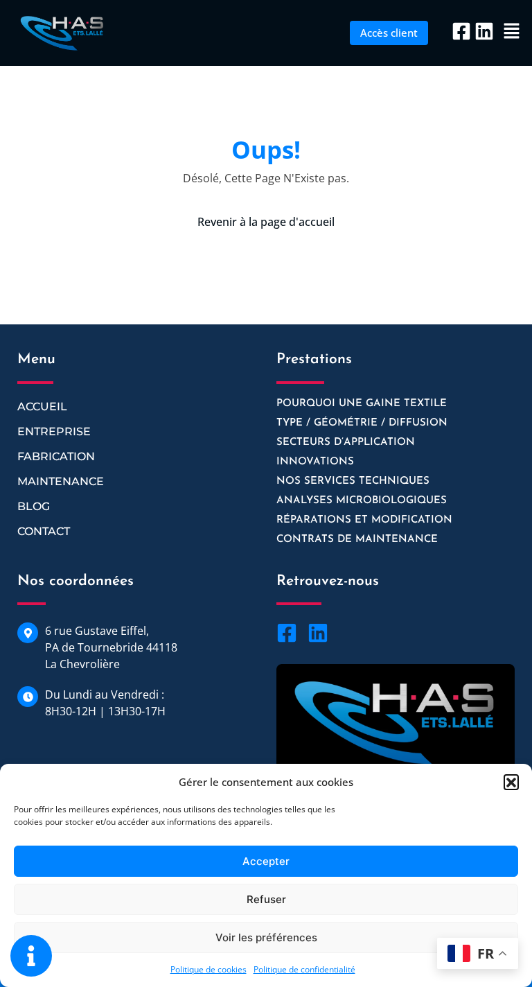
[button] (511, 782)
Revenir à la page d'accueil (266, 221)
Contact (43, 531)
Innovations (315, 462)
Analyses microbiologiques (361, 501)
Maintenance (60, 481)
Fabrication (56, 456)
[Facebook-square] (461, 31)
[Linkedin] (484, 31)
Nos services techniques (352, 481)
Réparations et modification (364, 520)
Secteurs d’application (345, 442)
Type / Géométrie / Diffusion (361, 423)
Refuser (266, 899)
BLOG (33, 506)
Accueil (42, 406)
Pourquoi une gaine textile (361, 404)
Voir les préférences (266, 937)
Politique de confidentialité (304, 969)
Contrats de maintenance (357, 539)
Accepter (266, 861)
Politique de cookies (208, 969)
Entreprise (54, 431)
